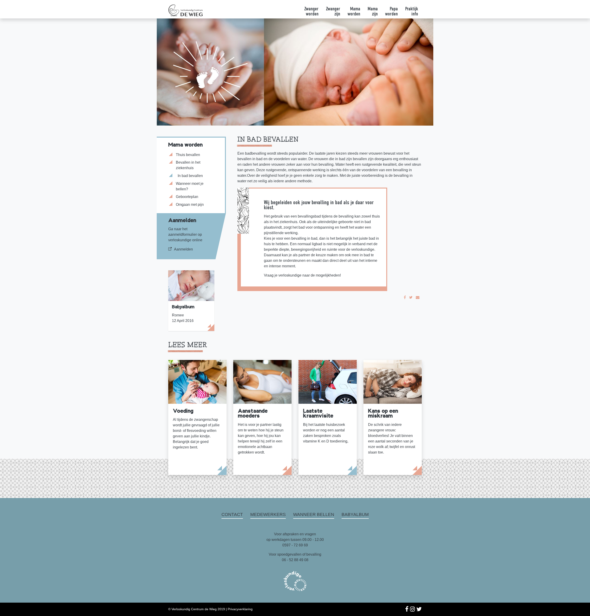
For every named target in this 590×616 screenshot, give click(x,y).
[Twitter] (411, 297)
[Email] (417, 297)
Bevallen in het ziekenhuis (188, 165)
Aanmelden (183, 249)
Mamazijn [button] (373, 11)
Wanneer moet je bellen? (190, 186)
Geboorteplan (187, 197)
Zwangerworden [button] (311, 11)
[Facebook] (405, 297)
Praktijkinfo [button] (411, 11)
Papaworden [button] (391, 11)
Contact (232, 514)
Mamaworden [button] (354, 11)
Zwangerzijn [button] (333, 11)
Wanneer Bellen (313, 514)
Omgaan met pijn (190, 204)
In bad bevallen (190, 176)
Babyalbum (355, 514)
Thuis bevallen (188, 155)
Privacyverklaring (240, 609)
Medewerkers (268, 514)
